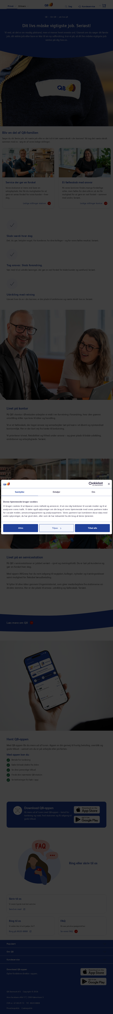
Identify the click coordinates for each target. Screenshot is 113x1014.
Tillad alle (92, 528)
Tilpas (55, 528)
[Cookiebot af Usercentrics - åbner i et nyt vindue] (91, 484)
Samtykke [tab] (19, 492)
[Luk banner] (109, 484)
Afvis (20, 528)
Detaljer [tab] (56, 492)
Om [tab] (93, 492)
